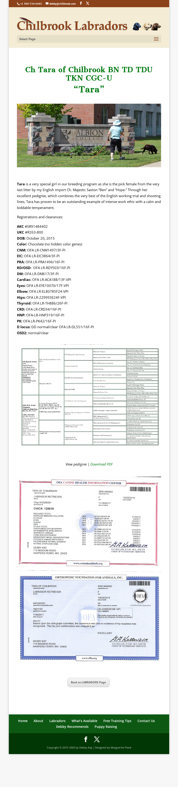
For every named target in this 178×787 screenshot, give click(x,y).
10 (103, 157)
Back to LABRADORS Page (88, 682)
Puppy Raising (106, 726)
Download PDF (101, 464)
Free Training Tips (117, 721)
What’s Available (84, 721)
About (38, 721)
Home (23, 721)
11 (107, 157)
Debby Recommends (72, 726)
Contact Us (146, 721)
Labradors (57, 721)
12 (110, 157)
